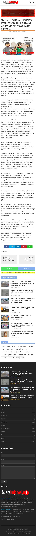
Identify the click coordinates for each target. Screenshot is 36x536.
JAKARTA (14, 346)
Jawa (17, 357)
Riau (3, 349)
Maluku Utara (12, 354)
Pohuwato (4, 354)
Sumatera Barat (22, 354)
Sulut (3, 346)
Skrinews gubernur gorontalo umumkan (8, 259)
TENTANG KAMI (26, 533)
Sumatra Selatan (27, 352)
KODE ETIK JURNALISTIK (25, 532)
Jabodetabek (12, 352)
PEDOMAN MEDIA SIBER (14, 533)
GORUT (4, 357)
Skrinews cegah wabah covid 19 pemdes (28, 260)
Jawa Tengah (11, 357)
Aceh (12, 349)
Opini (22, 357)
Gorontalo (13, 13)
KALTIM (18, 349)
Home (5, 13)
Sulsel (7, 349)
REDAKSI (14, 532)
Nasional (4, 352)
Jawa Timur (24, 349)
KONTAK (8, 532)
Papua (8, 346)
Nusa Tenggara (22, 346)
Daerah (19, 352)
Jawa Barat (30, 354)
